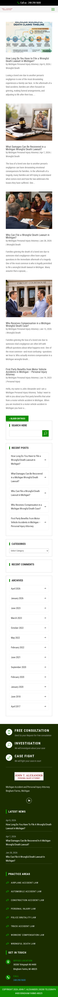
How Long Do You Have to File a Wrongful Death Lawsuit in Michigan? (27, 60)
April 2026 (15, 588)
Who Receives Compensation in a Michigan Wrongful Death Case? (28, 324)
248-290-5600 (19, 980)
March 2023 (16, 618)
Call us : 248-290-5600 (30, 2)
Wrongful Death (13, 68)
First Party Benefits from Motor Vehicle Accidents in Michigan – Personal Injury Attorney (26, 372)
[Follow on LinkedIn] (29, 800)
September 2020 (18, 667)
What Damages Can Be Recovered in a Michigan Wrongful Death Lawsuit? (26, 148)
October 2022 (17, 627)
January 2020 (17, 686)
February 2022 (17, 647)
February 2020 (17, 677)
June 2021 (15, 657)
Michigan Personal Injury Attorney (23, 64)
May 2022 (15, 637)
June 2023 (15, 608)
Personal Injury (13, 381)
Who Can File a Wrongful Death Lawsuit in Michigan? (27, 236)
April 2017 (15, 706)
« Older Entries (17, 418)
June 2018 (15, 696)
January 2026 (17, 598)
